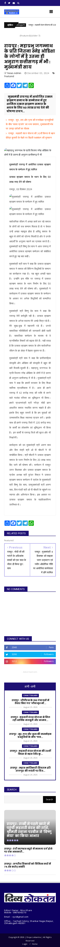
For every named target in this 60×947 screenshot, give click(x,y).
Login (24, 944)
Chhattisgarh (30, 695)
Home (35, 944)
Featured (9, 76)
